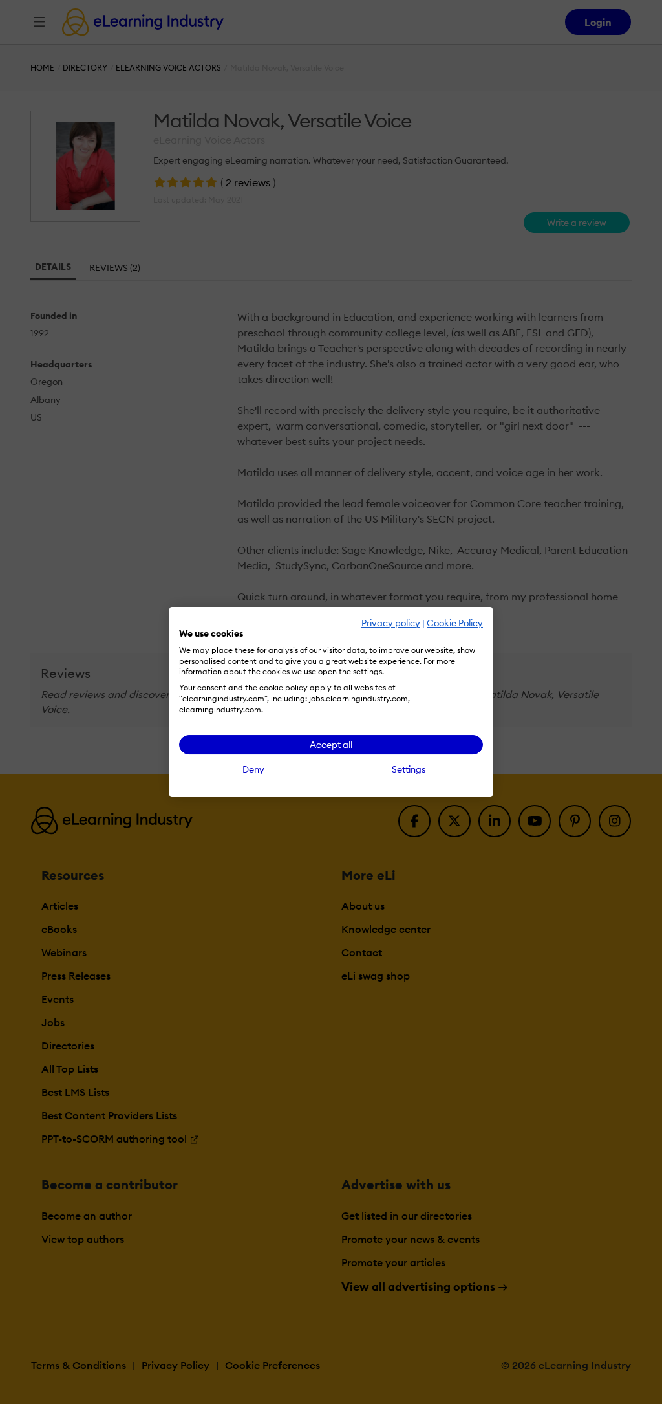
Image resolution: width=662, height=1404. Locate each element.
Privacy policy (390, 623)
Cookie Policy (455, 623)
